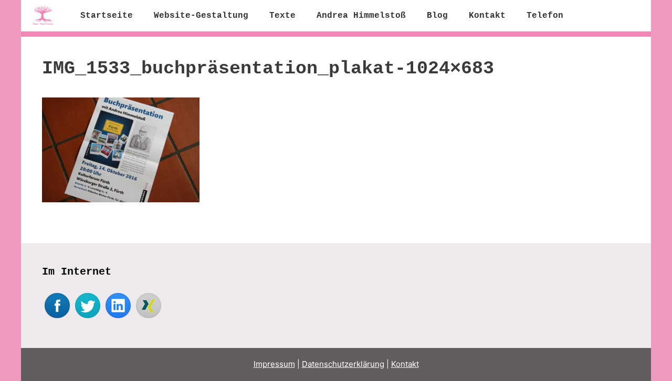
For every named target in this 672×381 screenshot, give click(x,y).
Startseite (106, 15)
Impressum (274, 364)
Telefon (545, 15)
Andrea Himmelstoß (361, 15)
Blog (437, 15)
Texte (282, 15)
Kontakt (487, 15)
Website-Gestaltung (201, 15)
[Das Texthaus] (45, 15)
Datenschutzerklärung (343, 364)
